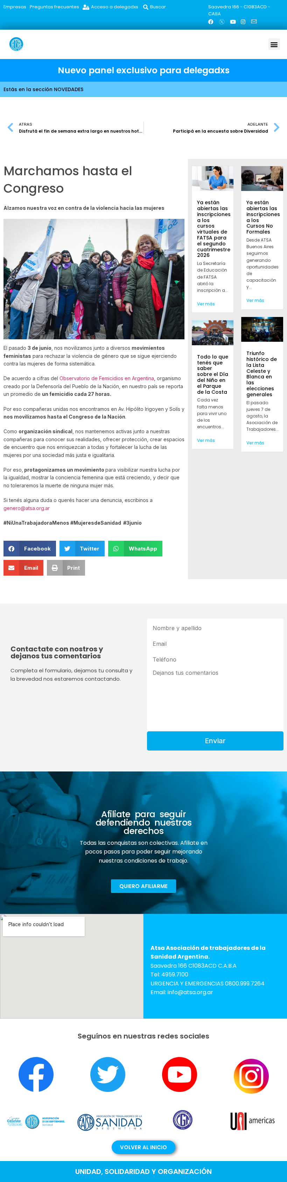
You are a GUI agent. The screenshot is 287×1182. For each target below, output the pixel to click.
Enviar (215, 741)
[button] (274, 44)
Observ (68, 378)
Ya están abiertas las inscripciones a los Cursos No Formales (263, 217)
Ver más (206, 304)
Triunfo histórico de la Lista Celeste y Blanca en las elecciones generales (261, 374)
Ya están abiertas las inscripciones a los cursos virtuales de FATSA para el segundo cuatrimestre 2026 (214, 229)
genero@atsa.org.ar (27, 508)
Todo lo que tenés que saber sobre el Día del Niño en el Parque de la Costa (212, 374)
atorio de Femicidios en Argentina (115, 378)
